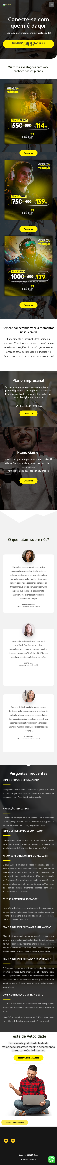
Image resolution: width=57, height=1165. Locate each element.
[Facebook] (6, 1141)
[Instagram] (13, 1141)
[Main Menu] (51, 4)
